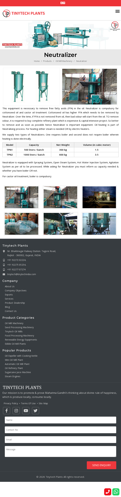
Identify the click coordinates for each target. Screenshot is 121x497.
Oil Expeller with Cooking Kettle (21, 355)
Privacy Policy (11, 403)
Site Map (43, 403)
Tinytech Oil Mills (14, 331)
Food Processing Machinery (19, 335)
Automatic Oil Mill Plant (17, 363)
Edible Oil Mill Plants (15, 343)
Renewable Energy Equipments (21, 339)
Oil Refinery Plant (14, 368)
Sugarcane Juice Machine (18, 372)
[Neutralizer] (31, 86)
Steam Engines (12, 376)
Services (9, 298)
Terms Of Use (28, 403)
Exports (9, 294)
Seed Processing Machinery (19, 327)
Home (37, 61)
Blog (7, 306)
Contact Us (11, 311)
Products (47, 61)
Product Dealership (15, 302)
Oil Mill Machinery (64, 61)
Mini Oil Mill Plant (14, 359)
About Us (10, 286)
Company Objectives (16, 290)
